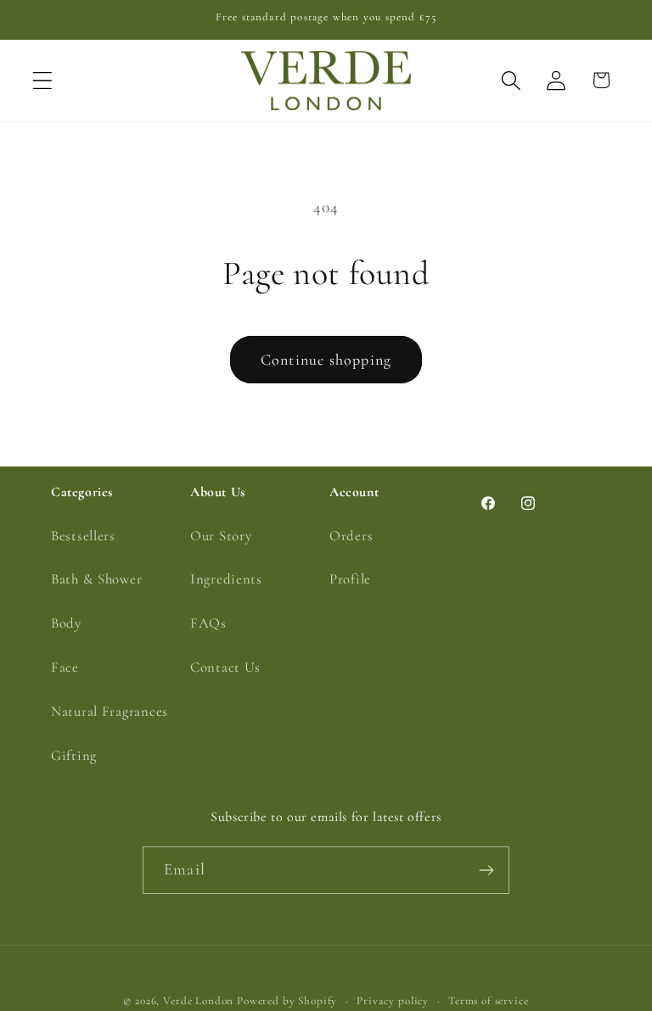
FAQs (208, 623)
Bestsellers (83, 536)
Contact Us (225, 667)
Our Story (220, 536)
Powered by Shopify (287, 1001)
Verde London (198, 1001)
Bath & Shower (96, 579)
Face (65, 667)
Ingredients (226, 579)
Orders (351, 536)
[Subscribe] (486, 870)
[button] (42, 80)
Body (66, 623)
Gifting (74, 755)
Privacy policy (393, 1001)
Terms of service (488, 1001)
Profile (350, 579)
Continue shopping (326, 359)
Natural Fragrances (109, 711)
